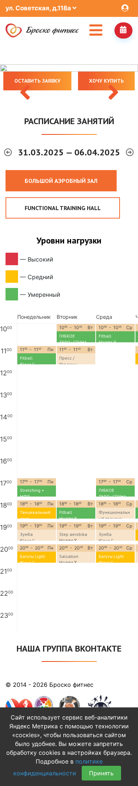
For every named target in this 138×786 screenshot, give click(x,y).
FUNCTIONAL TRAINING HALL (63, 208)
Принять (101, 773)
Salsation (68, 556)
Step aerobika (73, 534)
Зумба (26, 534)
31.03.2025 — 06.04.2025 (70, 152)
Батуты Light (32, 556)
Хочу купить (106, 80)
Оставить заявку (37, 80)
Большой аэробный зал (61, 180)
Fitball (105, 336)
